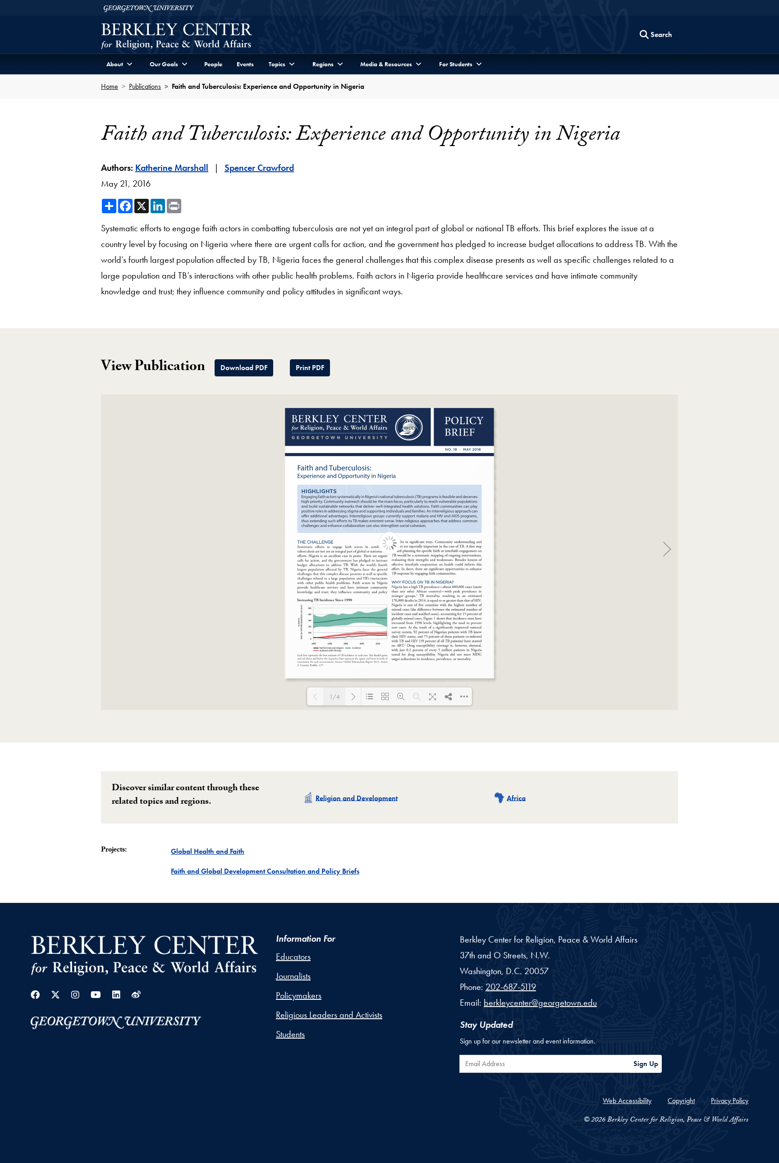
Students (290, 1034)
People (213, 64)
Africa (516, 797)
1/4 (334, 697)
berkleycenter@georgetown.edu (540, 1002)
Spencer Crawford (259, 168)
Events (245, 64)
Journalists (293, 976)
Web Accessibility (627, 1100)
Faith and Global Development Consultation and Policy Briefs (265, 871)
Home (109, 86)
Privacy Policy (729, 1100)
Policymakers (298, 995)
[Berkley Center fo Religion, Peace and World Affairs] (176, 37)
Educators (293, 956)
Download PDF (243, 367)
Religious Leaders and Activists (329, 1015)
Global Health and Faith (207, 851)
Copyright (681, 1100)
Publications (145, 86)
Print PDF (310, 367)
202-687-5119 (511, 987)
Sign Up (645, 1063)
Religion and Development (357, 797)
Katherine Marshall (171, 168)
